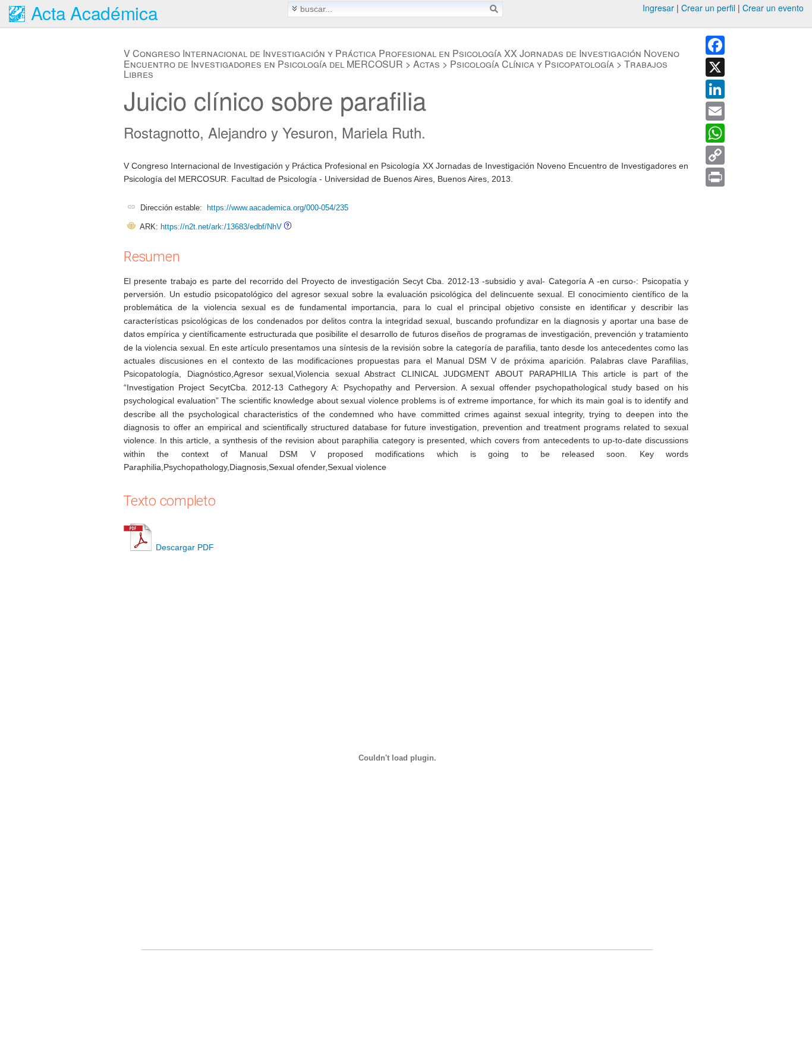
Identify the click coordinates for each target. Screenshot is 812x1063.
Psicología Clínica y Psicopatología (532, 64)
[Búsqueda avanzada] (294, 9)
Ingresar (658, 8)
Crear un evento (773, 8)
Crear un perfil (708, 8)
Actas (426, 64)
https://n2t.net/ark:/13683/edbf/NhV (221, 226)
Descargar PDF (185, 547)
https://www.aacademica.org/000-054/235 (277, 207)
